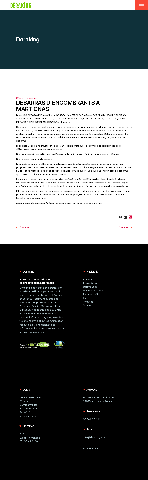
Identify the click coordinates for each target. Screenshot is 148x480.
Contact (88, 305)
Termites (88, 301)
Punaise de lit (91, 294)
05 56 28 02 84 (91, 419)
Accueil (87, 279)
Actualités (25, 412)
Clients (23, 401)
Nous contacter (28, 408)
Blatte (86, 298)
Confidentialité (28, 404)
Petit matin (93, 448)
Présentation (90, 283)
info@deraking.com (94, 437)
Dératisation (90, 286)
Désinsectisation (93, 290)
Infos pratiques (28, 416)
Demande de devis (30, 397)
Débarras (32, 97)
